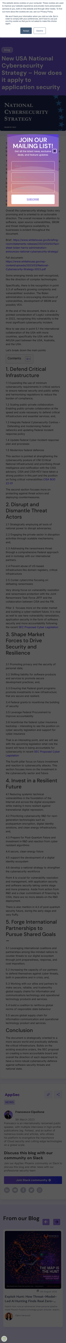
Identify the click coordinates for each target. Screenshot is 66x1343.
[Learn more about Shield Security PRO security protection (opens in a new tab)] (4, 1339)
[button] (54, 151)
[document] (33, 671)
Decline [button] (39, 30)
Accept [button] (26, 30)
